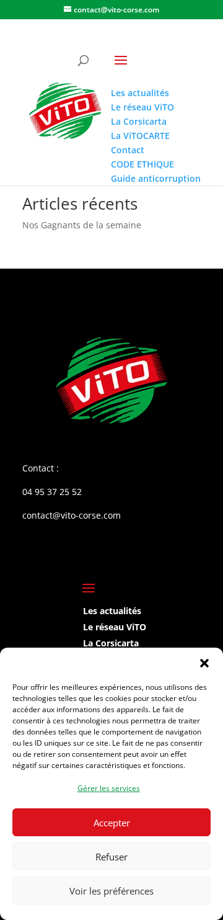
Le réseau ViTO (114, 627)
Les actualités (112, 611)
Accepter (112, 822)
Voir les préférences (111, 891)
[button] (204, 663)
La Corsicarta (111, 643)
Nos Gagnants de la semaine (81, 225)
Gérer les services (108, 788)
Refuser (111, 857)
